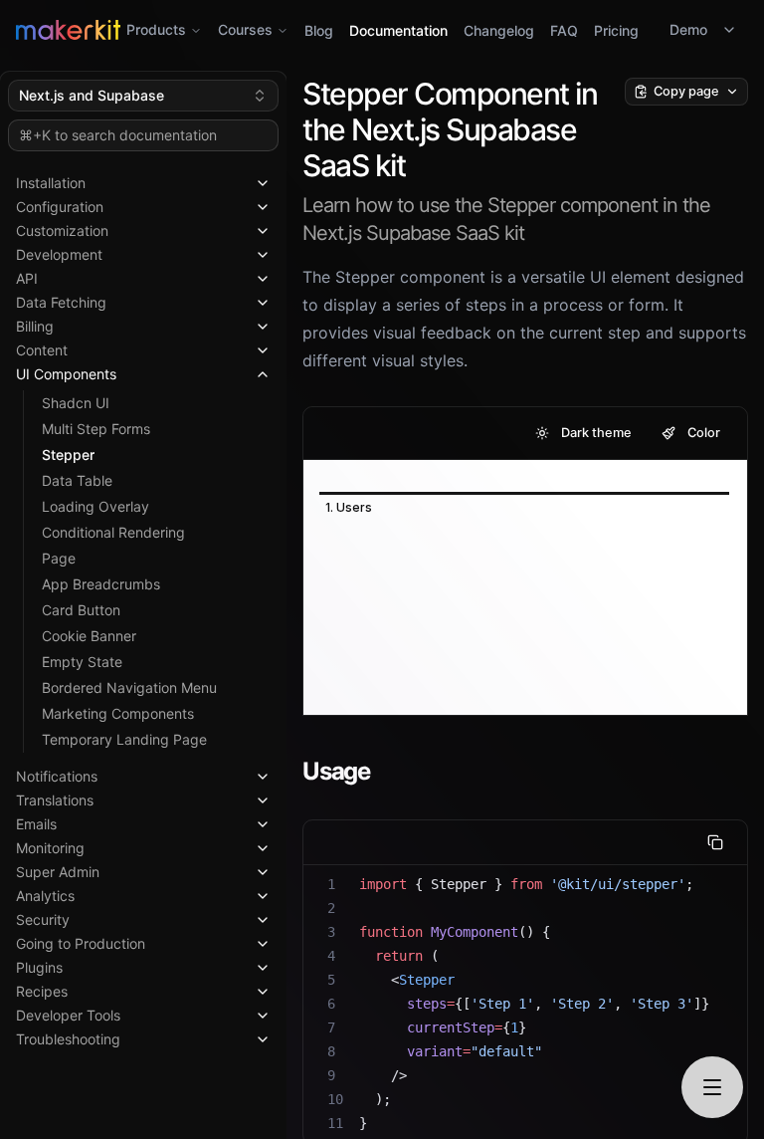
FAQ (564, 30)
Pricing (616, 30)
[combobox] (143, 96)
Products (156, 29)
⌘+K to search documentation (118, 134)
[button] (143, 179)
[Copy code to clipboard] (715, 842)
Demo (688, 29)
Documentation (398, 30)
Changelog (499, 30)
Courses (245, 29)
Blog (318, 30)
